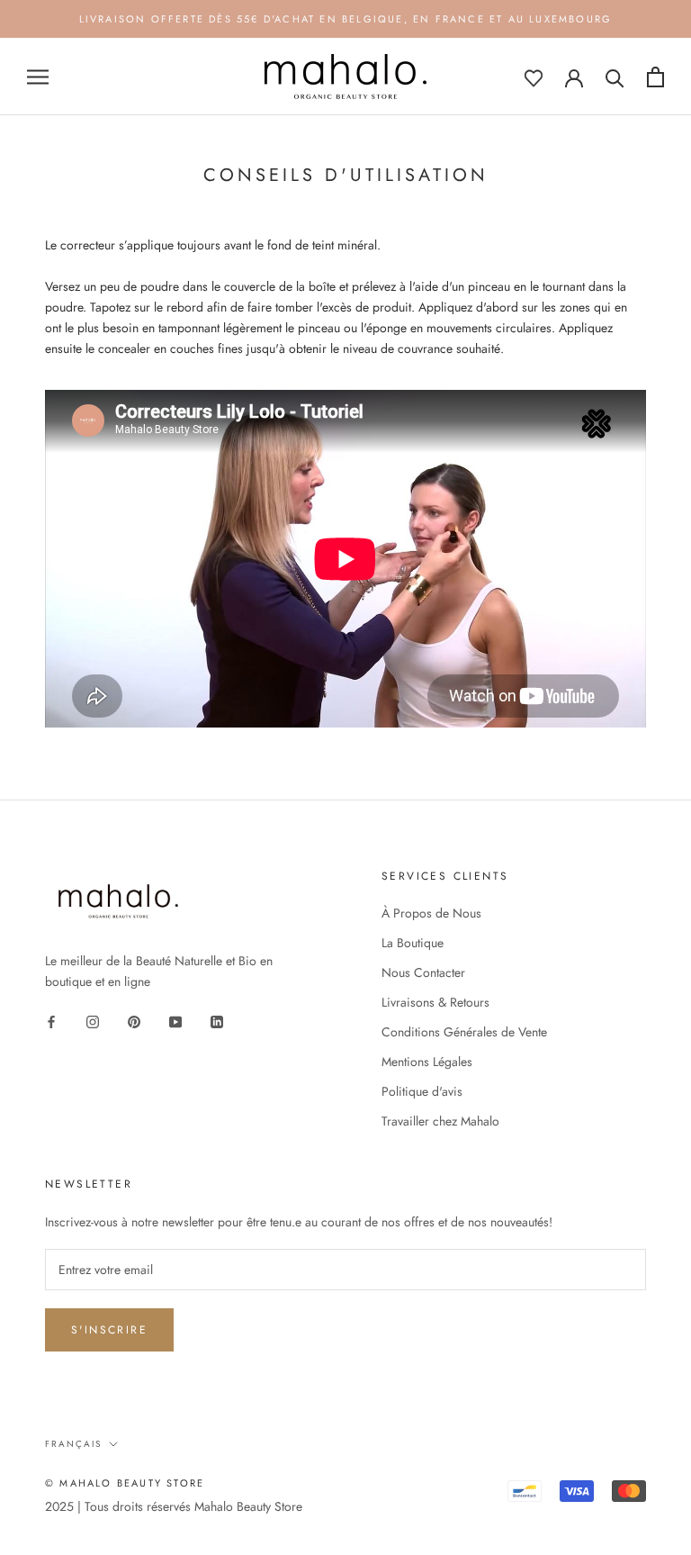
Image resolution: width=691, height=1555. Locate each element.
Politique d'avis (421, 1091)
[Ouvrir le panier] (655, 77)
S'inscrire (109, 1330)
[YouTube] (175, 1020)
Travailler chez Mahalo (440, 1121)
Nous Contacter (423, 972)
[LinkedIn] (217, 1020)
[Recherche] (615, 77)
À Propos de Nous (431, 913)
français (73, 1444)
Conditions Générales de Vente (464, 1032)
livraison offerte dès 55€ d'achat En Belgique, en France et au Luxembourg (346, 19)
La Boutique (412, 943)
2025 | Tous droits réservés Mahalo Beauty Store (173, 1506)
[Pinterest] (134, 1020)
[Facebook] (51, 1020)
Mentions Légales (426, 1062)
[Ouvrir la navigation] (38, 77)
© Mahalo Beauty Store (124, 1483)
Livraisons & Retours (435, 1002)
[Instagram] (92, 1020)
